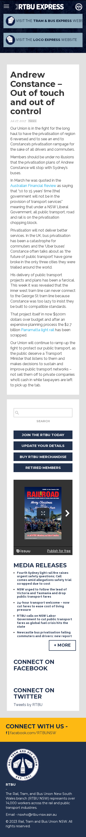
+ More (62, 645)
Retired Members (43, 467)
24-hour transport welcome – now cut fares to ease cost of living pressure (43, 606)
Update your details (43, 445)
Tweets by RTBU (28, 705)
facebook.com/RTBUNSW (33, 733)
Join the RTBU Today (43, 435)
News (32, 120)
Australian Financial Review (33, 185)
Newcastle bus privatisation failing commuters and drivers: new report (44, 634)
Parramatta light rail (37, 330)
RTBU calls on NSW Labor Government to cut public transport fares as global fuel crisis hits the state (44, 621)
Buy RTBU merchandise (43, 457)
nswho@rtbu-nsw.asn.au (37, 815)
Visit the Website (49, 21)
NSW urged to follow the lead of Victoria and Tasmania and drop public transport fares (42, 593)
